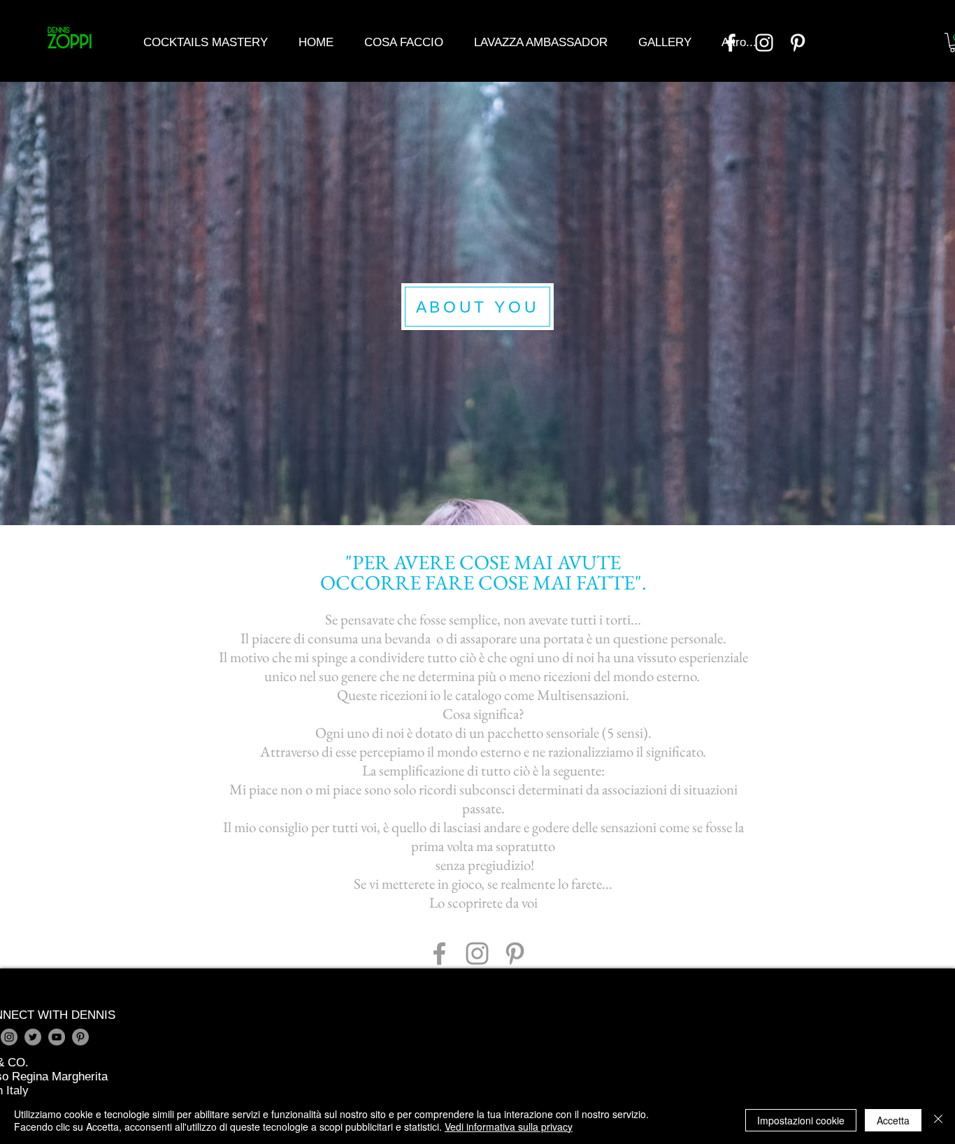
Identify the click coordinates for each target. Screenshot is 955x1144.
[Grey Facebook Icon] (439, 953)
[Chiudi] (938, 1120)
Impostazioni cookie (801, 1120)
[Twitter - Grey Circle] (32, 1037)
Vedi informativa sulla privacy (509, 1127)
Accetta (893, 1120)
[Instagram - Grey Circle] (9, 1037)
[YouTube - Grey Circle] (56, 1037)
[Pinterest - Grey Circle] (80, 1037)
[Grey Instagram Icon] (477, 953)
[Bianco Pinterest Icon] (798, 43)
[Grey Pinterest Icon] (515, 953)
